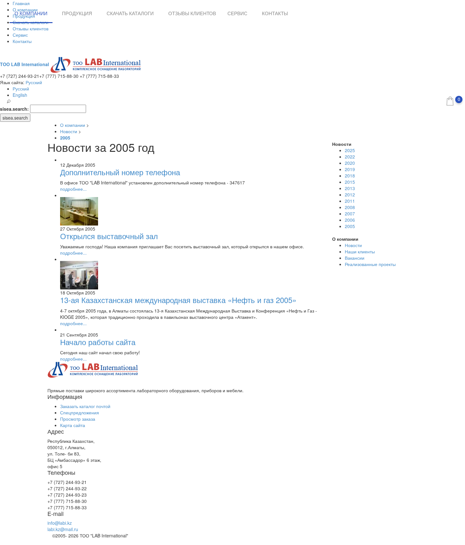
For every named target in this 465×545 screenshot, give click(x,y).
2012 (350, 194)
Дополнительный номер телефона (120, 171)
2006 (350, 220)
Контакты (22, 41)
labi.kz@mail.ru (62, 529)
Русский (34, 82)
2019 (350, 169)
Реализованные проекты (370, 264)
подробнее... (73, 189)
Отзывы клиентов (30, 28)
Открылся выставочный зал (109, 235)
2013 (350, 188)
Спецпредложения (79, 412)
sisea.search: (14, 109)
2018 (350, 175)
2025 (350, 150)
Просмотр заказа (77, 419)
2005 (350, 226)
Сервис (20, 35)
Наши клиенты (360, 251)
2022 (350, 156)
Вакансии (354, 258)
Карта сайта (72, 425)
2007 (350, 213)
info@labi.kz (59, 523)
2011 (350, 201)
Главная (21, 3)
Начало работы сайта (97, 341)
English (20, 95)
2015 (350, 182)
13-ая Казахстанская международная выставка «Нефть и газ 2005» (178, 299)
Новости (353, 245)
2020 (350, 163)
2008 (350, 207)
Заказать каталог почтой (85, 406)
